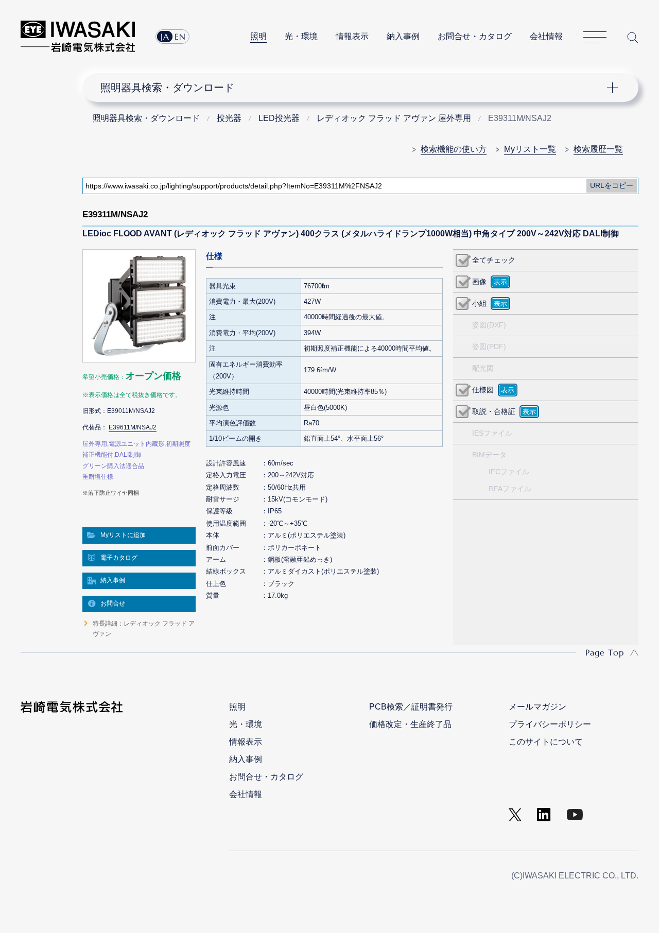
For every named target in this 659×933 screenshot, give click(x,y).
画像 (479, 282)
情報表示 (352, 36)
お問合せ (112, 603)
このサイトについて (546, 741)
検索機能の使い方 (454, 149)
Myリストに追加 (123, 535)
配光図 (483, 368)
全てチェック (493, 260)
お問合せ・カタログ (475, 36)
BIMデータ (489, 455)
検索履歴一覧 (598, 149)
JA (165, 36)
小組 (479, 303)
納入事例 (403, 36)
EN (180, 36)
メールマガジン (537, 706)
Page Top (604, 652)
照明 (258, 36)
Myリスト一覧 (530, 149)
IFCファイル (509, 472)
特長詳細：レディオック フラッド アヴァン (144, 628)
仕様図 (483, 390)
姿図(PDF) (489, 346)
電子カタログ (118, 557)
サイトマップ (594, 37)
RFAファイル (510, 489)
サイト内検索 (632, 37)
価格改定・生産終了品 (410, 724)
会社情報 (546, 36)
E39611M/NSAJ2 (133, 427)
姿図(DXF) (489, 325)
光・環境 (301, 36)
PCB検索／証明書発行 (411, 706)
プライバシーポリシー (550, 724)
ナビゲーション (354, 87)
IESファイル (492, 433)
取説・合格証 (493, 411)
